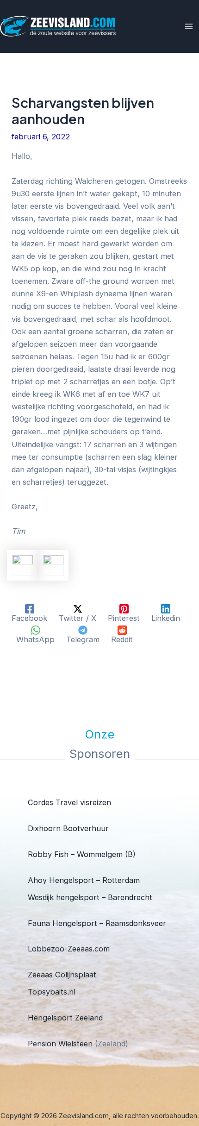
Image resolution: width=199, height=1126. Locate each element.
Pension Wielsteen (60, 1043)
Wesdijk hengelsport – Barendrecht (90, 897)
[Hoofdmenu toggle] (188, 26)
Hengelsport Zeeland (65, 1017)
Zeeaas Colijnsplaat (62, 974)
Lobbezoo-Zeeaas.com (69, 948)
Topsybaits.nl (51, 991)
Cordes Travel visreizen (69, 802)
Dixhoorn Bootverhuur (68, 828)
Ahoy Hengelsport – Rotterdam (84, 880)
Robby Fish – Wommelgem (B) (82, 854)
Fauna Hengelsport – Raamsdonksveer (97, 923)
